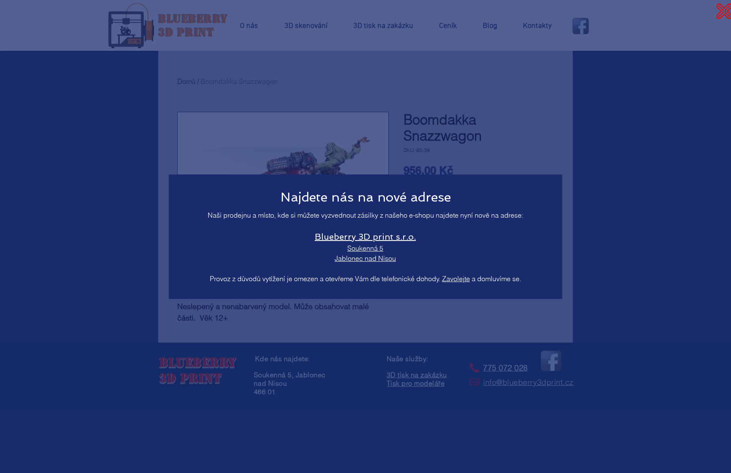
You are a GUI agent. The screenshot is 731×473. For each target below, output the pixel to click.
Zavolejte (456, 278)
